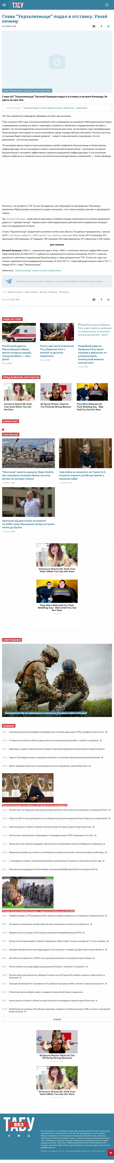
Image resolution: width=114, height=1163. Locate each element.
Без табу (15, 299)
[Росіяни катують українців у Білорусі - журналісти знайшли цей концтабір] (57, 893)
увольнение (32, 292)
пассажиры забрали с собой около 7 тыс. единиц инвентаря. (41, 235)
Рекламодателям (98, 1151)
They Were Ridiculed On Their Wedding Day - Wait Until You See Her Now (90, 407)
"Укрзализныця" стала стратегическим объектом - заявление (55, 108)
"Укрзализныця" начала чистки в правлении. (38, 270)
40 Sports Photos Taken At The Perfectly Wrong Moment (57, 1056)
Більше (57, 1019)
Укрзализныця (16, 292)
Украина (65, 292)
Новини (53, 292)
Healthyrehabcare (57, 1097)
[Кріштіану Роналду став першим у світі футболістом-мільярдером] (57, 788)
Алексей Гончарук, (16, 219)
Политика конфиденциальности (78, 1151)
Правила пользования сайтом (52, 1151)
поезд (44, 292)
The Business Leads (57, 1061)
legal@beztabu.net (48, 1147)
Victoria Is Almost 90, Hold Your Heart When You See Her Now (18, 407)
